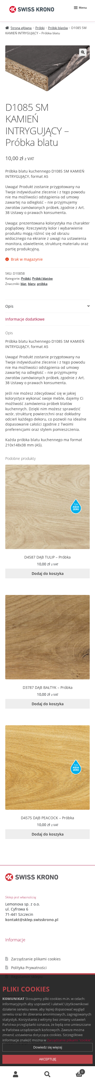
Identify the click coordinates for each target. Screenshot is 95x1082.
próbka (42, 284)
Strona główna (21, 28)
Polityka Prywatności (29, 967)
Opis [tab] (9, 306)
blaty (31, 284)
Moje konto (16, 1074)
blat (23, 284)
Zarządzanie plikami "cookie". (69, 1040)
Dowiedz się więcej (47, 1047)
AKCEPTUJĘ (47, 1059)
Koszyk (73, 1070)
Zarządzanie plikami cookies (36, 958)
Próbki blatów (58, 28)
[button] (83, 52)
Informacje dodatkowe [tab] (25, 319)
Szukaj (47, 1074)
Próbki (40, 28)
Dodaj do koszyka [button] (48, 573)
